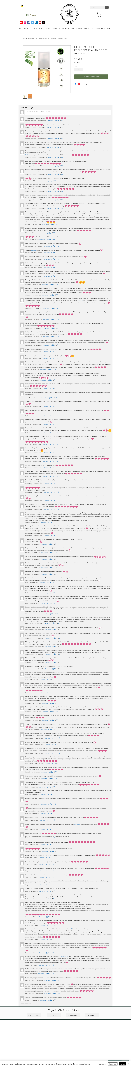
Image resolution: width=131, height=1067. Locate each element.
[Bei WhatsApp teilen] (83, 84)
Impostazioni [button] (102, 1064)
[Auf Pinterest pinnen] (79, 84)
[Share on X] (86, 84)
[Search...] (107, 7)
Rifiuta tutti (112, 1064)
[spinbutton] (78, 69)
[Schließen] (129, 1063)
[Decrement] (75, 69)
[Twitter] (32, 22)
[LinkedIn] (36, 22)
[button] (99, 14)
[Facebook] (28, 22)
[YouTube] (40, 22)
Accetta (122, 1064)
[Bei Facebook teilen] (75, 84)
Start (24, 38)
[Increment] (81, 69)
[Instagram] (25, 22)
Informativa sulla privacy (83, 1064)
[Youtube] (21, 22)
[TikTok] (43, 22)
